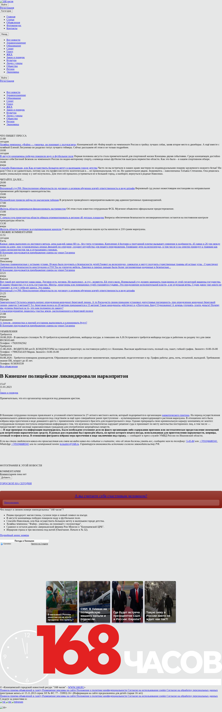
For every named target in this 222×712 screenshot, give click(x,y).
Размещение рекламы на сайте (59, 690)
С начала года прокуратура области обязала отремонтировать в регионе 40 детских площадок (52, 217)
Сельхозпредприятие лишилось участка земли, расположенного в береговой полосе (46, 311)
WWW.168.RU (76, 687)
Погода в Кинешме (24, 541)
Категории (6, 11)
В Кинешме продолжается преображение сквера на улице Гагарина (37, 252)
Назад (4, 34)
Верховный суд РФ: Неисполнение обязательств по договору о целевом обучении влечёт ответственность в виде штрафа (67, 188)
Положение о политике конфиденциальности (102, 690)
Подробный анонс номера (14, 535)
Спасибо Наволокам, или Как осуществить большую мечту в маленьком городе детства (48, 167)
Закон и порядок (9, 392)
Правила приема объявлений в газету (21, 690)
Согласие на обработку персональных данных (192, 690)
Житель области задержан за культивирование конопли (30, 229)
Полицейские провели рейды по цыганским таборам (29, 200)
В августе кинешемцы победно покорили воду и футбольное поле (36, 156)
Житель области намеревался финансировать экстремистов (33, 208)
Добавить (6, 477)
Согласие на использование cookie (147, 690)
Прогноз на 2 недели (39, 544)
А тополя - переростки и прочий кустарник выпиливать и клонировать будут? (43, 322)
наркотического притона (175, 415)
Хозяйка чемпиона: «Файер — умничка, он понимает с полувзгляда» (38, 144)
